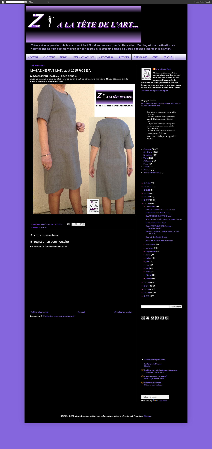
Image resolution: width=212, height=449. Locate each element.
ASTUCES (124, 57)
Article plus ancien (123, 312)
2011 (147, 296)
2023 (147, 187)
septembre (151, 251)
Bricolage (147, 155)
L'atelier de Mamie (152, 364)
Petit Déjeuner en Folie (154, 379)
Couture (43, 228)
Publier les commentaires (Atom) (58, 316)
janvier (149, 278)
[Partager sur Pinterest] (83, 224)
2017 (147, 200)
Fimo (145, 164)
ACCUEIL (33, 57)
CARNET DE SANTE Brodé (158, 216)
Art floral (147, 152)
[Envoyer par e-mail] (73, 224)
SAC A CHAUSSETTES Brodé (160, 209)
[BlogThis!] (75, 224)
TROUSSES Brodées (156, 223)
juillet (149, 258)
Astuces (147, 161)
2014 (147, 286)
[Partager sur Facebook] (81, 224)
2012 (147, 293)
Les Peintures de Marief (155, 376)
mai (148, 265)
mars (148, 272)
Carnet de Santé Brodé (156, 237)
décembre (151, 206)
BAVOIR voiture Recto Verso (159, 240)
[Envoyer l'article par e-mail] (68, 224)
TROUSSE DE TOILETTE (157, 213)
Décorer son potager (153, 385)
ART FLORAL (106, 57)
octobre (150, 248)
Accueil (81, 312)
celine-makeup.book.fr (154, 360)
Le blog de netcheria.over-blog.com (160, 370)
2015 (147, 282)
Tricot (146, 167)
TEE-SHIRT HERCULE (154, 372)
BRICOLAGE (140, 57)
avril (148, 268)
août (148, 255)
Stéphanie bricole (152, 383)
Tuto (145, 158)
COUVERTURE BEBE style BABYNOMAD (158, 227)
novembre (151, 245)
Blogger (147, 416)
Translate (163, 401)
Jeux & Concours (151, 173)
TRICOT (167, 57)
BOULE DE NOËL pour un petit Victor (164, 219)
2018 (147, 197)
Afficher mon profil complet (154, 90)
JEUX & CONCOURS (83, 57)
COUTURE (49, 57)
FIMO (155, 57)
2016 (147, 203)
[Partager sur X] (78, 224)
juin (148, 261)
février (149, 275)
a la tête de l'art (163, 69)
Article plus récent (39, 312)
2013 (147, 289)
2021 (147, 190)
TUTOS (63, 57)
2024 (147, 183)
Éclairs (147, 366)
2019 (147, 193)
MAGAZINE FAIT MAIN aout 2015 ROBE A (162, 232)
